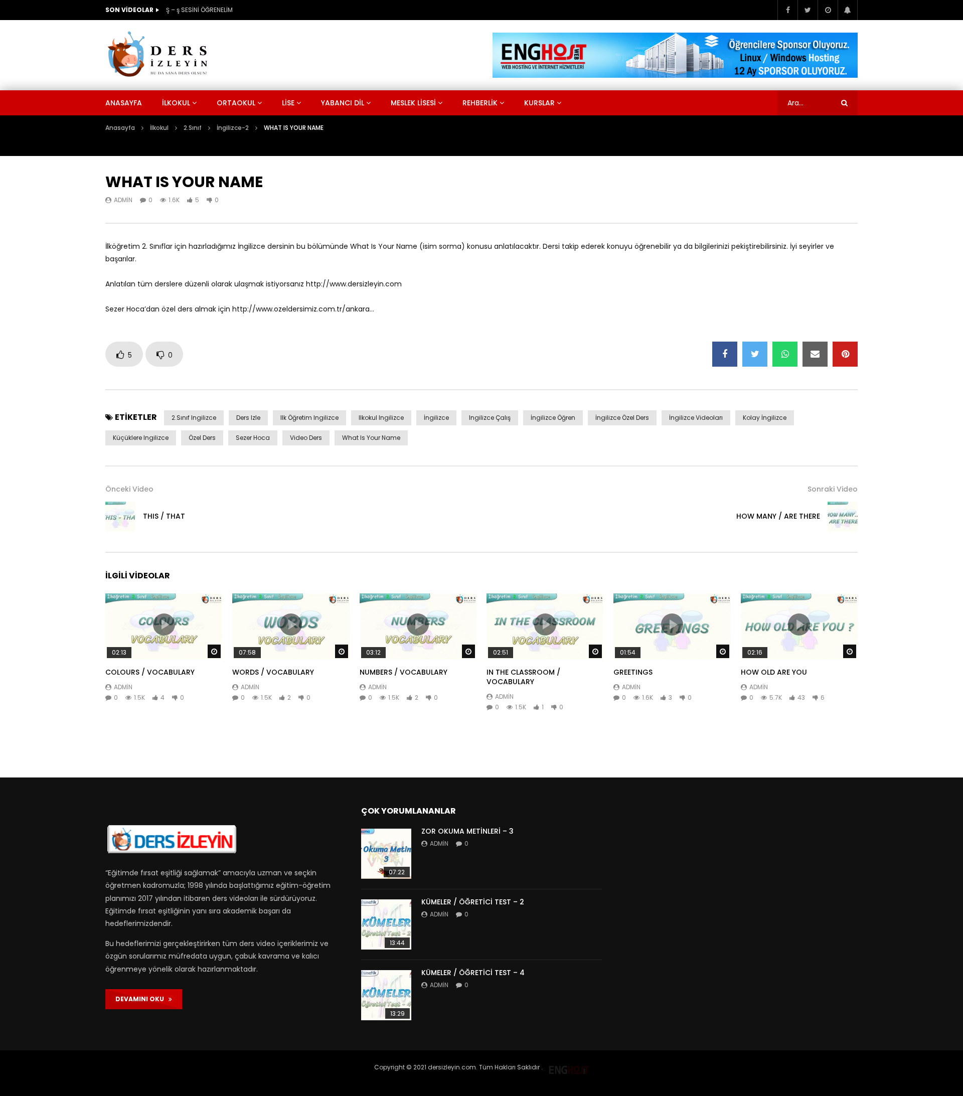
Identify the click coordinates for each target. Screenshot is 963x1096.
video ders (306, 437)
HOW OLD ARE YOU (774, 672)
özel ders (202, 437)
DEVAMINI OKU (142, 999)
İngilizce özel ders (622, 417)
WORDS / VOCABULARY (273, 672)
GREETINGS (633, 672)
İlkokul (176, 103)
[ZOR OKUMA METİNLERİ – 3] (386, 854)
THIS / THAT (164, 516)
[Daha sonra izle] (828, 10)
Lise (288, 103)
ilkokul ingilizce (381, 417)
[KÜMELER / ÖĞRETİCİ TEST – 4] (386, 995)
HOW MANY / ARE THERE (778, 516)
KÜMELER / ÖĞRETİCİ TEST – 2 (472, 902)
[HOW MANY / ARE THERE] (843, 517)
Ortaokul (236, 103)
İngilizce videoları (696, 417)
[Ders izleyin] (159, 55)
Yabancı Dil (342, 103)
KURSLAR (539, 103)
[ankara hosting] (569, 1067)
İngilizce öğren (553, 417)
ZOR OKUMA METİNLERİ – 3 (467, 831)
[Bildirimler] (848, 10)
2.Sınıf (193, 127)
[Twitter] (807, 10)
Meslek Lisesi (413, 103)
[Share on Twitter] (754, 354)
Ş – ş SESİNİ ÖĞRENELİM (199, 10)
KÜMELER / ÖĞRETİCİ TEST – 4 (473, 973)
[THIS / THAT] (120, 517)
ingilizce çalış (490, 417)
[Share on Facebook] (724, 354)
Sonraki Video (833, 489)
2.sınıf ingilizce (194, 417)
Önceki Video (129, 489)
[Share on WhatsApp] (784, 354)
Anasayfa (123, 103)
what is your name (371, 437)
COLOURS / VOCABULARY (150, 672)
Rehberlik (480, 103)
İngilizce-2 (233, 127)
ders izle (248, 417)
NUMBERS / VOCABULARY (403, 672)
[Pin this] (845, 354)
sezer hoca (253, 437)
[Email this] (815, 354)
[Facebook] (787, 10)
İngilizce (436, 417)
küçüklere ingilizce (141, 437)
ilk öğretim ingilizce (309, 417)
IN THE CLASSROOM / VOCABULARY (523, 677)
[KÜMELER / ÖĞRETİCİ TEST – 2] (386, 924)
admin (123, 200)
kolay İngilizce (764, 417)
